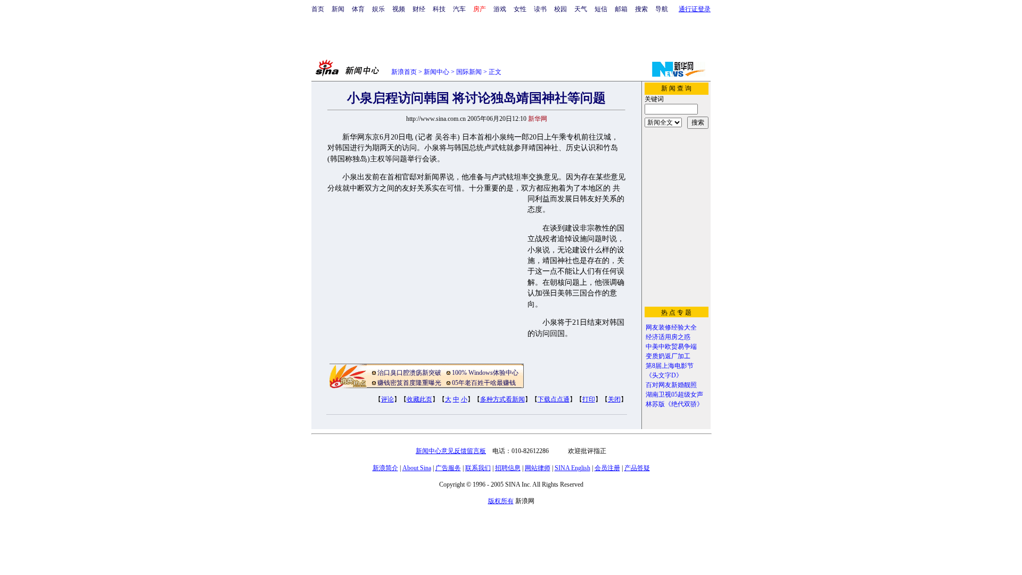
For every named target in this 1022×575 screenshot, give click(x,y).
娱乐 (378, 9)
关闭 (614, 399)
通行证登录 (695, 9)
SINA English (572, 468)
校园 (560, 9)
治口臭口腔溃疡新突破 (409, 372)
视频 (398, 9)
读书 (540, 9)
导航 (661, 9)
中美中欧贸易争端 (671, 346)
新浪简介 (385, 468)
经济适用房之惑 (668, 337)
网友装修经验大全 (671, 327)
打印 (588, 399)
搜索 (641, 9)
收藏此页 (419, 399)
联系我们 (478, 468)
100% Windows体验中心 (485, 372)
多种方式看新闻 (502, 399)
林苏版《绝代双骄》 (674, 404)
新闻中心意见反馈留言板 (451, 451)
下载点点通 (554, 399)
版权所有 (501, 501)
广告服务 (448, 468)
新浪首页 (404, 72)
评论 (387, 399)
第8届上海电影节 (670, 365)
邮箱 (621, 9)
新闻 (338, 9)
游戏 (499, 9)
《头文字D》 (664, 375)
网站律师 (537, 468)
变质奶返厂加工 (668, 356)
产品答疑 (637, 468)
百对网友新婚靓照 (671, 385)
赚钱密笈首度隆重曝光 (409, 383)
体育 (358, 9)
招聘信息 (508, 468)
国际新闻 (469, 72)
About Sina (416, 468)
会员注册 (607, 468)
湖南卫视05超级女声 (674, 394)
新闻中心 (436, 72)
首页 (317, 9)
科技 (439, 9)
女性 (520, 9)
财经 (419, 9)
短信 (601, 9)
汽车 (459, 9)
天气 (580, 9)
